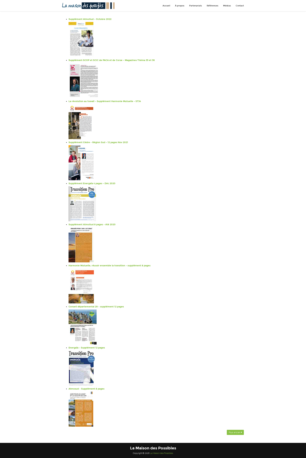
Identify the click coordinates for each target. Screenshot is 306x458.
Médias (227, 5)
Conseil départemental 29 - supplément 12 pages (96, 306)
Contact (240, 5)
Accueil (166, 5)
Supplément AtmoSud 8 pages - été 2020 (92, 224)
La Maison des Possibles (161, 453)
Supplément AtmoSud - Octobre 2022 (90, 19)
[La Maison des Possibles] (87, 5)
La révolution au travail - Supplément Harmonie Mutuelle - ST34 (105, 101)
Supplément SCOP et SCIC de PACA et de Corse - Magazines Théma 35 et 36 (112, 60)
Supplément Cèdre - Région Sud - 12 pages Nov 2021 (98, 142)
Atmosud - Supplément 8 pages (86, 388)
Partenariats (195, 5)
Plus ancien (235, 432)
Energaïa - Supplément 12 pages (87, 347)
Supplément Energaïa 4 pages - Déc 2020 (92, 183)
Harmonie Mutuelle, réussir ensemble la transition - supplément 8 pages (109, 265)
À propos (179, 5)
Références (212, 5)
